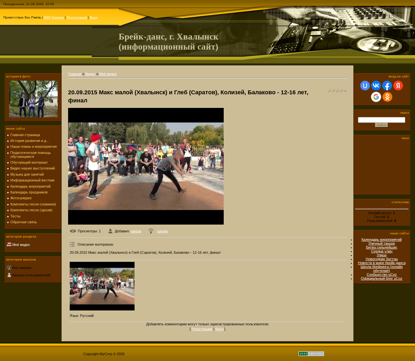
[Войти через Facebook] (387, 85)
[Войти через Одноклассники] (387, 97)
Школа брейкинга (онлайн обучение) (382, 269)
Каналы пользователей (31, 275)
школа (136, 231)
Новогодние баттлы (382, 259)
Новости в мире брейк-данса (382, 263)
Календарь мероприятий (382, 239)
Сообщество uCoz (382, 274)
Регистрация (77, 17)
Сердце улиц (381, 251)
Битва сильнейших (381, 247)
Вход (94, 17)
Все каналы (21, 268)
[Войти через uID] (365, 85)
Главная (58, 17)
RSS (47, 17)
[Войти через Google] (376, 97)
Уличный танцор (381, 243)
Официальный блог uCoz (381, 278)
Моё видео (21, 245)
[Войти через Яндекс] (398, 85)
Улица (381, 255)
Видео (90, 74)
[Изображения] (102, 286)
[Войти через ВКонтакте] (376, 85)
